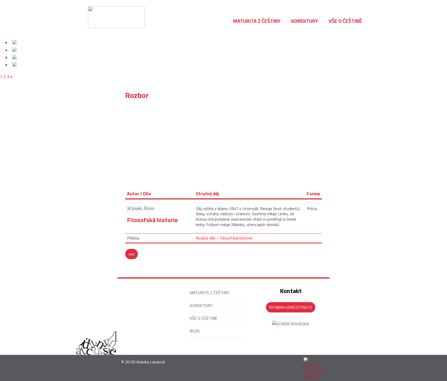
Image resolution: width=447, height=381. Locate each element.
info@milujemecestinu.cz (290, 307)
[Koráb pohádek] (290, 324)
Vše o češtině (203, 318)
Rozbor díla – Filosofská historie (224, 238)
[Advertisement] (223, 141)
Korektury (201, 305)
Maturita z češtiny (209, 292)
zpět (131, 254)
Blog (195, 331)
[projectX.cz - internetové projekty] (317, 368)
